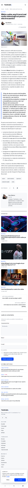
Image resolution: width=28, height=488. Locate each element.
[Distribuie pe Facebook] (9, 188)
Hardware (3, 443)
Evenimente (4, 462)
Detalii (7, 476)
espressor (18, 178)
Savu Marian (8, 22)
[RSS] (6, 417)
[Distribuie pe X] (13, 188)
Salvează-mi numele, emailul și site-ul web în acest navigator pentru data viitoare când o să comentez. (15, 354)
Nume (2, 337)
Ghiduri (3, 460)
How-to (3, 456)
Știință (2, 432)
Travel (2, 464)
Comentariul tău (5, 323)
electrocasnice (10, 178)
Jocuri (2, 428)
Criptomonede (4, 449)
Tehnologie (3, 426)
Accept (20, 479)
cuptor (3, 178)
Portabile (3, 441)
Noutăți (6, 9)
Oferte (2, 458)
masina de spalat (5, 181)
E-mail (3, 344)
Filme (2, 430)
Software (3, 445)
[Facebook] (2, 417)
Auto (2, 467)
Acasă (2, 9)
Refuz (7, 479)
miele (13, 181)
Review (3, 439)
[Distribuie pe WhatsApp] (17, 188)
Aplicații (3, 447)
